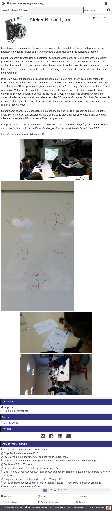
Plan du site (6, 497)
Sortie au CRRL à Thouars (18, 464)
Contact (42, 497)
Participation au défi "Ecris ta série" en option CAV (31, 468)
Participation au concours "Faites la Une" (26, 449)
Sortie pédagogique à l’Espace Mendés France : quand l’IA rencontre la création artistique (52, 482)
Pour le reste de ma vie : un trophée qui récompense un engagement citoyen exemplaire (52, 460)
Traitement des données (48, 502)
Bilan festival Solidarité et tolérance (23, 486)
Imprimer (9, 407)
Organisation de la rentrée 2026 (21, 453)
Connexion (81, 502)
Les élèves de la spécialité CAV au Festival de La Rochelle (36, 457)
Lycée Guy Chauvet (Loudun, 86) (24, 3)
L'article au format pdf (16, 411)
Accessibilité (81, 497)
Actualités (14, 10)
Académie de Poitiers (14, 507)
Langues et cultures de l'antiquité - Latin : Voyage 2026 (33, 479)
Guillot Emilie (11, 422)
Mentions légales (9, 502)
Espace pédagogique (96, 507)
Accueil (5, 10)
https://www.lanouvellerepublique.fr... (21, 134)
